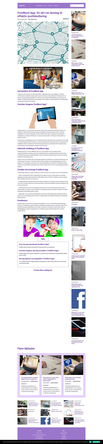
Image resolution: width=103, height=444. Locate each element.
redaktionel (66, 18)
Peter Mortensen (32, 19)
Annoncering (39, 5)
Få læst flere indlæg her (43, 270)
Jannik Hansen (54, 382)
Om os (45, 5)
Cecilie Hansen (34, 381)
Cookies (50, 5)
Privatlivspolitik (96, 441)
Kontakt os (56, 5)
